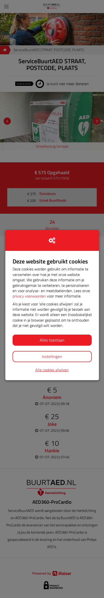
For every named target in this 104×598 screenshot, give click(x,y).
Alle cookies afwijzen (52, 370)
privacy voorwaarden (29, 296)
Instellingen (52, 356)
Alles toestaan (52, 340)
